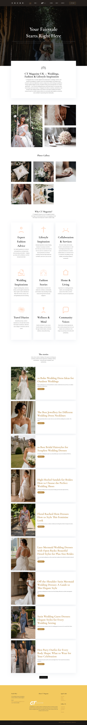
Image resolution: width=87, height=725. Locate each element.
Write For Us (74, 722)
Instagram (63, 708)
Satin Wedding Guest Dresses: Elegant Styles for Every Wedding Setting (53, 620)
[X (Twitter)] (20, 3)
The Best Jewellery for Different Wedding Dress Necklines (55, 414)
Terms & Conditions (62, 722)
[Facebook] (12, 3)
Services (62, 696)
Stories (62, 699)
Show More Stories (43, 677)
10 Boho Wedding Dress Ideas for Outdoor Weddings (55, 379)
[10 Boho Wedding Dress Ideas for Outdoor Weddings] (23, 383)
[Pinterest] (17, 3)
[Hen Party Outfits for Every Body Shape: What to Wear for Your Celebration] (23, 656)
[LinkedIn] (23, 3)
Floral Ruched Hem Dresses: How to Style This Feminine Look (53, 517)
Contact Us (63, 700)
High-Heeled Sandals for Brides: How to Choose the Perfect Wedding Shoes (55, 483)
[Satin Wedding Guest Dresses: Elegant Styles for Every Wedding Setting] (23, 622)
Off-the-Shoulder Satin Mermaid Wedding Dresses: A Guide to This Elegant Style (55, 585)
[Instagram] (15, 3)
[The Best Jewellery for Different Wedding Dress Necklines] (23, 417)
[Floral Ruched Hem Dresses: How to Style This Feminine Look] (23, 520)
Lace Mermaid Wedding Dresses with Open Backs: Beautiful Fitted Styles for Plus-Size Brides (55, 551)
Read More (41, 389)
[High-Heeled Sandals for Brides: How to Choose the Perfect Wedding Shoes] (23, 485)
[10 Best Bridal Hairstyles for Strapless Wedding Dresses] (23, 451)
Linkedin (62, 712)
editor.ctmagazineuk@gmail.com (17, 701)
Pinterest (62, 709)
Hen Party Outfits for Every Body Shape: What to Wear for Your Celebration (54, 653)
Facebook (63, 706)
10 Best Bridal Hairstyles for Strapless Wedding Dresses (52, 448)
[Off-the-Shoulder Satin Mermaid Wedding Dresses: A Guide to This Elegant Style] (23, 588)
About (62, 697)
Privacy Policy (68, 722)
